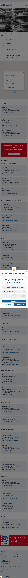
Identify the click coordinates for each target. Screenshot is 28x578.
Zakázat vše (8, 304)
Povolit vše (14, 301)
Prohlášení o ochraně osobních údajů (14, 282)
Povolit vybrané (20, 304)
